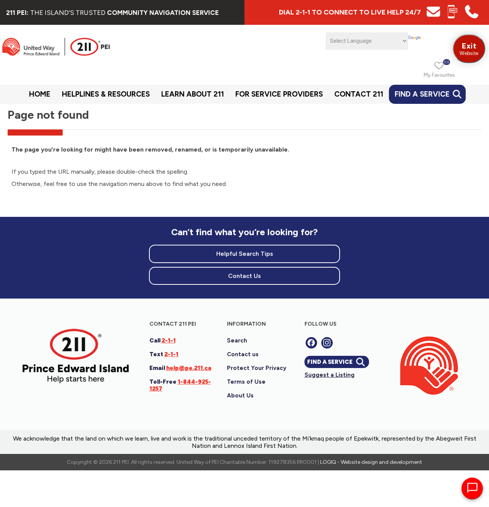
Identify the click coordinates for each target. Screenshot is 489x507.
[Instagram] (327, 343)
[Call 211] (471, 16)
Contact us (243, 354)
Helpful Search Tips (244, 253)
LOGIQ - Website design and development (371, 462)
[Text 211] (452, 16)
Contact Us (244, 275)
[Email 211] (433, 16)
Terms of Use (246, 381)
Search (237, 340)
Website (469, 48)
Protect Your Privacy (257, 368)
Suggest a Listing (329, 374)
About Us (240, 395)
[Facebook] (311, 343)
